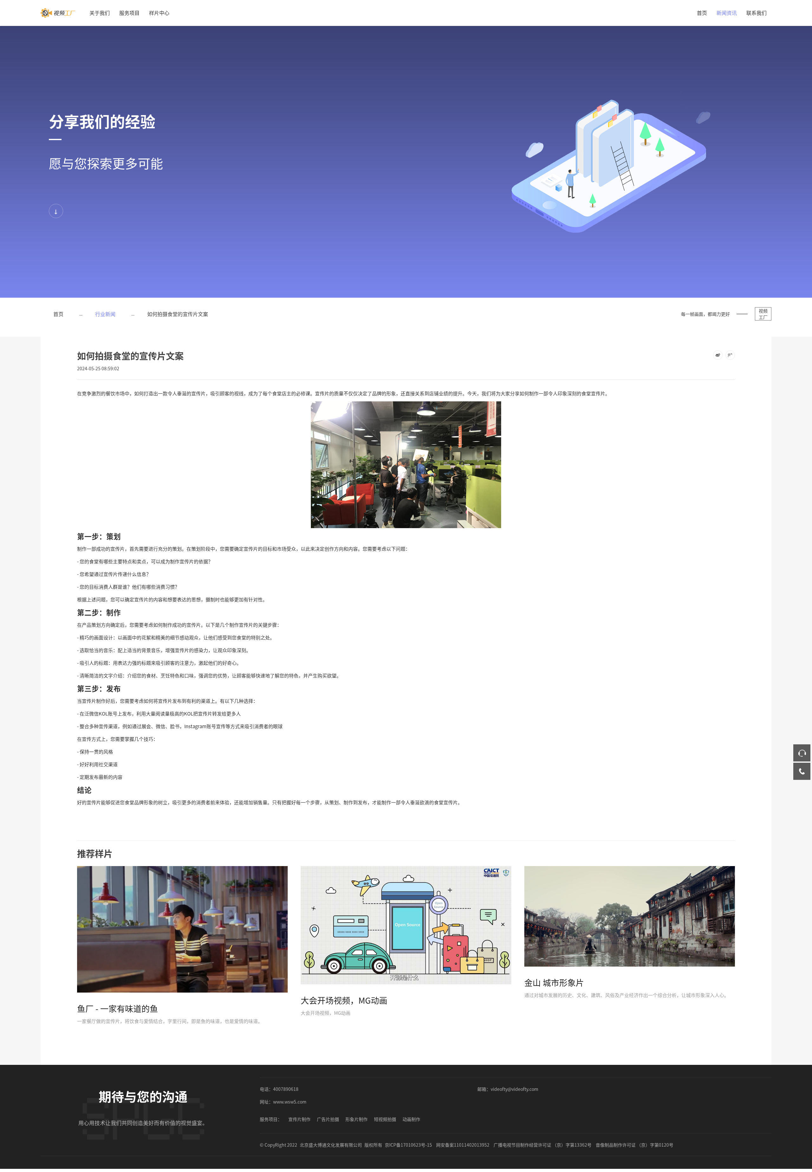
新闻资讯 (727, 12)
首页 (702, 12)
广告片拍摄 (328, 1119)
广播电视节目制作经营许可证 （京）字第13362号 (543, 1145)
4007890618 (285, 1089)
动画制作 (411, 1119)
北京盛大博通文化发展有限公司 (331, 1145)
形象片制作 (356, 1119)
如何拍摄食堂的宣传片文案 (177, 314)
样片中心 (159, 12)
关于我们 (99, 12)
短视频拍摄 (385, 1119)
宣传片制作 (299, 1119)
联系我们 (756, 12)
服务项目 (129, 12)
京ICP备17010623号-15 (408, 1145)
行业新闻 (105, 314)
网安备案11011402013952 (462, 1145)
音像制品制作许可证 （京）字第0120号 (634, 1145)
